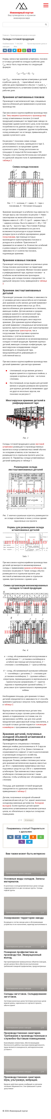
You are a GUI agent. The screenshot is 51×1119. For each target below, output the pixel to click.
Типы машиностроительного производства (26, 115)
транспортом (25, 330)
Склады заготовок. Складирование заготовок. (25, 995)
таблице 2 (7, 160)
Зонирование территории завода (24, 917)
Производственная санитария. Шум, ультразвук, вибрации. (22, 1078)
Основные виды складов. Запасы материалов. (24, 880)
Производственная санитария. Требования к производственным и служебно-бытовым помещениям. (25, 1035)
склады (29, 820)
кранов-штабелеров (33, 568)
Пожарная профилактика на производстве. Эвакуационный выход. (22, 954)
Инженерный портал (21, 12)
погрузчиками (9, 237)
